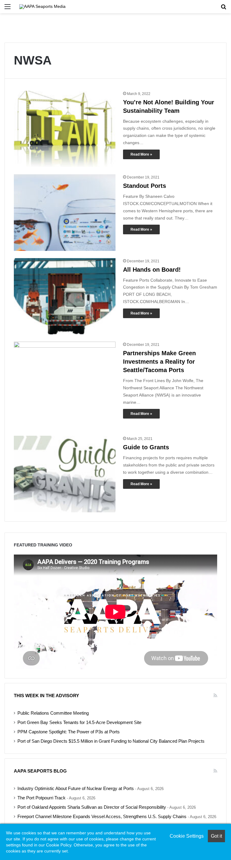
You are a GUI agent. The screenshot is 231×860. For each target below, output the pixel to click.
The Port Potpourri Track (41, 797)
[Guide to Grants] (65, 474)
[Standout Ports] (65, 212)
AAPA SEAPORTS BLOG (40, 770)
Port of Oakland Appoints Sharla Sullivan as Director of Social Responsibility (91, 807)
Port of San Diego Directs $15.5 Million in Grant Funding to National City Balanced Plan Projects (111, 741)
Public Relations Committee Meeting (53, 713)
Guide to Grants (146, 447)
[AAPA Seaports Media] (42, 6)
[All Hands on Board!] (65, 296)
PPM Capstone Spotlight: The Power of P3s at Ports (68, 731)
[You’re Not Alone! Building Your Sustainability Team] (65, 129)
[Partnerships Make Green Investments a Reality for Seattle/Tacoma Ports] (65, 385)
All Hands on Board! (152, 269)
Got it (216, 836)
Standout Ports (144, 185)
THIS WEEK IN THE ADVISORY (46, 695)
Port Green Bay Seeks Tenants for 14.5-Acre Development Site (79, 722)
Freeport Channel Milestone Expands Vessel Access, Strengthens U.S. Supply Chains (101, 816)
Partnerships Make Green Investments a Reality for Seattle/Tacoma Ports (159, 361)
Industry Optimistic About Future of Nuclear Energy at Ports (75, 788)
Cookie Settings (187, 836)
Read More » (141, 154)
